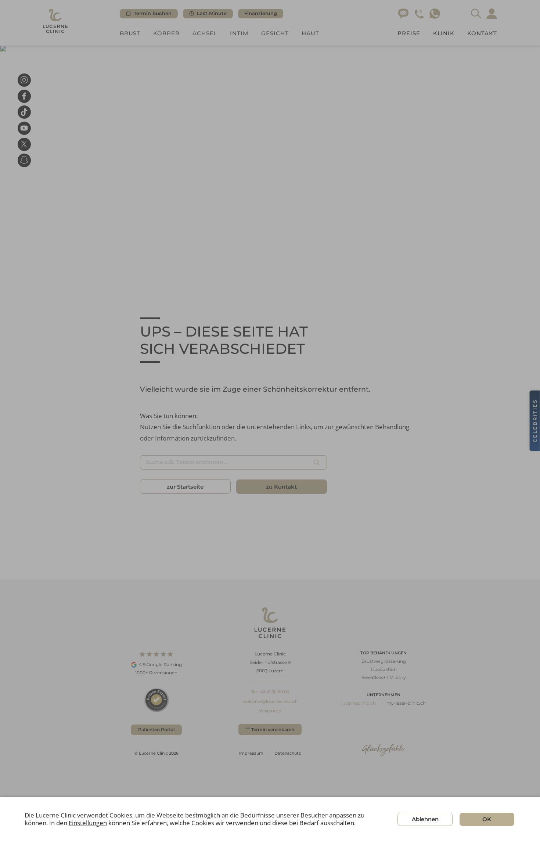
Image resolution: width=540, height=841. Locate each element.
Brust (130, 33)
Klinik (444, 33)
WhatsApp (270, 711)
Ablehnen (425, 819)
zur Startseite (185, 486)
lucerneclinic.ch (358, 703)
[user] (491, 13)
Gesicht (275, 33)
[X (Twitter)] (24, 144)
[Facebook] (24, 96)
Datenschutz (287, 753)
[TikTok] (24, 112)
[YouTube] (24, 128)
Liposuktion (384, 669)
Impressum (251, 753)
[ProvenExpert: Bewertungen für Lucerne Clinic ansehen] (156, 699)
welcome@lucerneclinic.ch (270, 701)
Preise (408, 33)
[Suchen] (316, 462)
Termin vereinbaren (272, 729)
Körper (166, 33)
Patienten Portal (156, 729)
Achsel (204, 33)
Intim (239, 33)
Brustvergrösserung (383, 661)
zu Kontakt (281, 486)
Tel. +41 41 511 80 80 (270, 691)
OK (486, 819)
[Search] (476, 13)
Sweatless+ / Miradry (383, 677)
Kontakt (482, 33)
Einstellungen (88, 823)
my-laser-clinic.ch (406, 703)
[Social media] (24, 160)
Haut (310, 33)
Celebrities (535, 420)
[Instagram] (24, 80)
